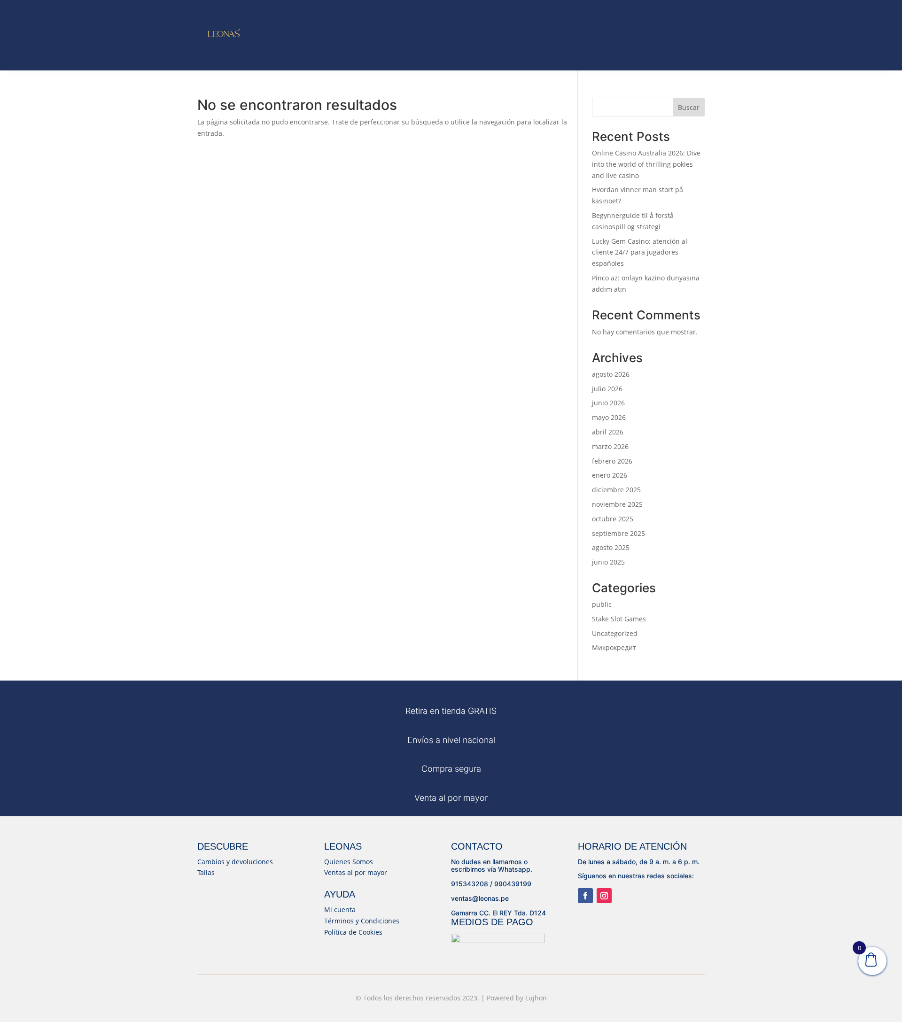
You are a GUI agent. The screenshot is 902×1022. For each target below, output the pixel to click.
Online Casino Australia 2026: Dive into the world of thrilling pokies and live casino (646, 164)
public (602, 604)
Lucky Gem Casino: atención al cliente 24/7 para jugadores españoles (639, 252)
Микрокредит (614, 647)
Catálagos (506, 22)
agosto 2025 (611, 547)
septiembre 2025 (618, 533)
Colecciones (514, 9)
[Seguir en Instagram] (604, 895)
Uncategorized (615, 633)
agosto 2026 (611, 374)
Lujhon (536, 997)
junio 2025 (608, 561)
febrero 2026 (612, 461)
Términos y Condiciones (361, 920)
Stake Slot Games (619, 618)
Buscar (689, 107)
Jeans (413, 9)
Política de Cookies (353, 932)
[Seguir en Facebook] (585, 895)
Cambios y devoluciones (235, 861)
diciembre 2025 (616, 489)
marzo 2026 (610, 446)
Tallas (206, 872)
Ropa (456, 9)
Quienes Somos (348, 861)
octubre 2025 (612, 518)
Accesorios (398, 22)
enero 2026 (609, 475)
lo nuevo (370, 9)
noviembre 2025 (617, 504)
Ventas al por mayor (355, 872)
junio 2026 (608, 402)
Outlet (458, 22)
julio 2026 (607, 388)
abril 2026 (607, 431)
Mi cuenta (340, 909)
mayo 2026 (609, 417)
